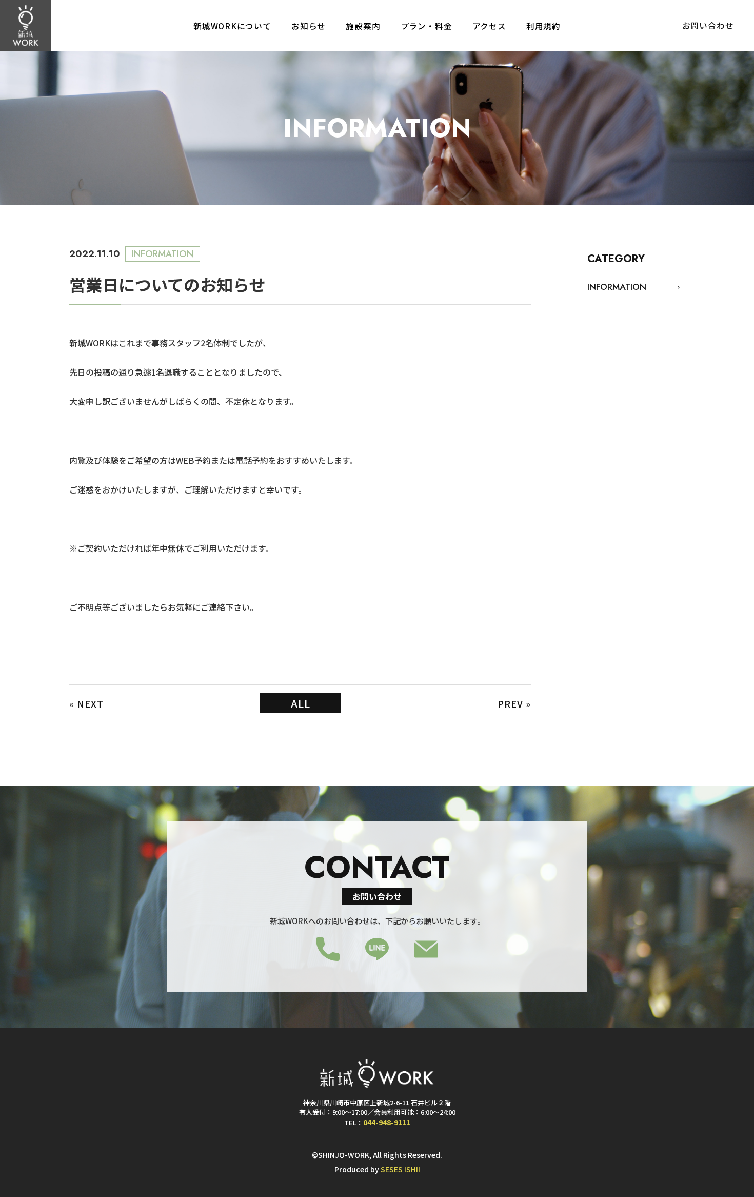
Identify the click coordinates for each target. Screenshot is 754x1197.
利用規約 (543, 26)
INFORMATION (616, 287)
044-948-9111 (386, 1121)
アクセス (489, 26)
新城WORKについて (232, 26)
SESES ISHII (400, 1169)
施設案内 (363, 26)
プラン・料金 (426, 26)
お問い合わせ (708, 25)
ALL (300, 703)
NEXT (90, 703)
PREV (510, 703)
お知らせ (308, 26)
